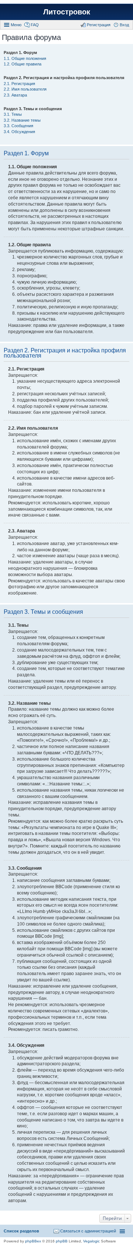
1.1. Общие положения (25, 58)
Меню (16, 25)
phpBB (62, 1241)
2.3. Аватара (15, 95)
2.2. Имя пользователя (25, 89)
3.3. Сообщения (18, 126)
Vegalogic (91, 1241)
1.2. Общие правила (22, 64)
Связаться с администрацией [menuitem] (88, 1231)
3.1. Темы (13, 114)
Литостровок (66, 12)
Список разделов (21, 1231)
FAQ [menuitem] (35, 25)
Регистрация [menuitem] (98, 25)
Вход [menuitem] (124, 25)
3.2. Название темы (22, 120)
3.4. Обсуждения (19, 131)
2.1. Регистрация (19, 83)
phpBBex (33, 1241)
